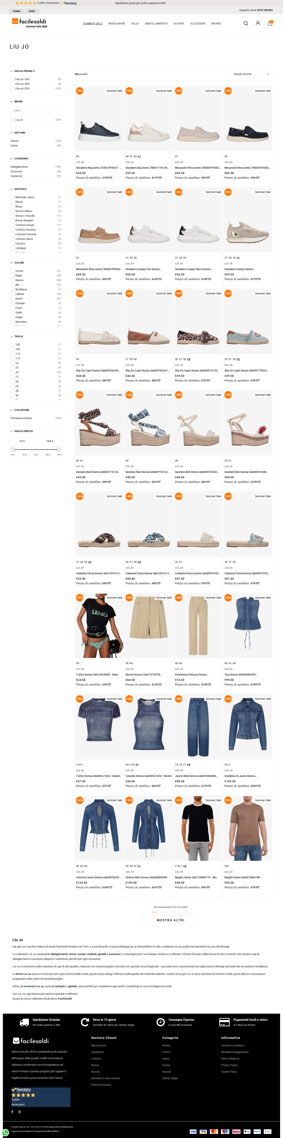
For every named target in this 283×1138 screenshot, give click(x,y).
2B (17, 390)
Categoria (21, 158)
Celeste (19, 294)
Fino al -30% (22, 79)
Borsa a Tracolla (25, 215)
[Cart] (270, 24)
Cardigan (20, 248)
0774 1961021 (265, 10)
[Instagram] (19, 1111)
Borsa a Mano (23, 211)
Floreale (20, 303)
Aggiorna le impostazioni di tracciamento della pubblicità (35, 1131)
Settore (19, 132)
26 (16, 372)
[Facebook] (12, 1111)
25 (16, 367)
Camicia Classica (25, 229)
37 (127, 257)
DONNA (16, 11)
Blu (17, 284)
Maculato (21, 321)
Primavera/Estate (21, 418)
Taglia (18, 336)
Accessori (16, 171)
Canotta (20, 243)
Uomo (14, 145)
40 (127, 156)
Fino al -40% (22, 83)
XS (77, 663)
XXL (226, 866)
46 (180, 663)
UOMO (32, 11)
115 (17, 358)
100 (17, 344)
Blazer (19, 201)
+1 (139, 156)
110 (17, 353)
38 (180, 257)
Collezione (21, 410)
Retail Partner (67, 1127)
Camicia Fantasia (25, 234)
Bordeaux (21, 289)
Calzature (16, 176)
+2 (238, 359)
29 (16, 386)
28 (16, 381)
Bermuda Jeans (24, 197)
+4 (188, 764)
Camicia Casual (24, 225)
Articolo (20, 189)
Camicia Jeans (24, 238)
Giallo (18, 312)
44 (77, 156)
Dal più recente (242, 74)
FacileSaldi (65, 998)
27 (16, 376)
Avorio (19, 270)
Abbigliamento (19, 166)
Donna (14, 140)
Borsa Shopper (24, 220)
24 (16, 363)
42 (226, 156)
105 (17, 349)
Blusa (18, 206)
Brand (18, 101)
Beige (18, 275)
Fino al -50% (22, 88)
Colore (19, 262)
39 (131, 257)
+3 (188, 359)
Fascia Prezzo (23, 431)
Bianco (19, 280)
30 (16, 395)
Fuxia (18, 307)
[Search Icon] (246, 23)
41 (131, 156)
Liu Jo (19, 119)
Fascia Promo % (24, 71)
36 (176, 359)
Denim (19, 298)
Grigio (19, 317)
